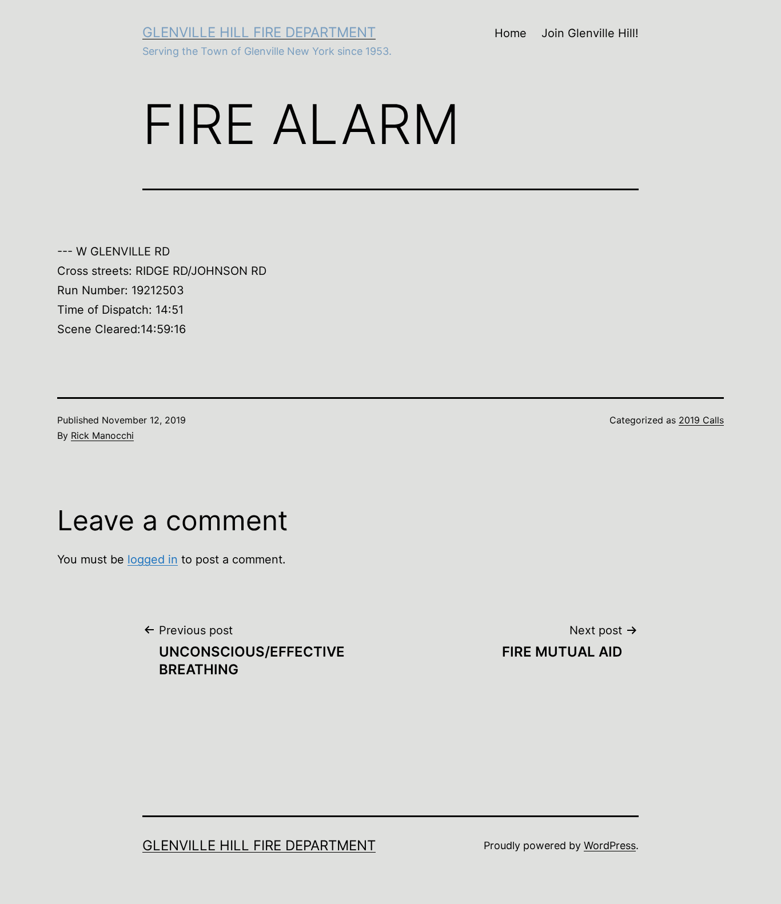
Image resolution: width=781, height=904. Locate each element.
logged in (152, 559)
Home (511, 33)
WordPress (610, 845)
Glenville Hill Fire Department (259, 32)
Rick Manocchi (102, 435)
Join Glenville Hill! (590, 33)
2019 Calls (701, 420)
